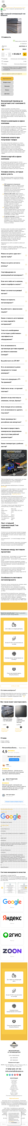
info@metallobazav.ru (14, 1071)
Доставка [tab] (7, 93)
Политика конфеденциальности (14, 1095)
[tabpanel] (14, 175)
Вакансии (14, 1090)
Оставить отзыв (4, 825)
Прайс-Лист (14, 1086)
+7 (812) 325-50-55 (16, 494)
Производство (14, 1088)
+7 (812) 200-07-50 (13, 1069)
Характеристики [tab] (7, 78)
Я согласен (14, 1122)
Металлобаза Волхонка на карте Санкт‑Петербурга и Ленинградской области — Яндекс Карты (14, 804)
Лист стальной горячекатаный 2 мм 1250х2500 (7, 719)
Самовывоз (14, 1082)
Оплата (14, 1084)
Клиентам (14, 1085)
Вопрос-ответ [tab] (7, 82)
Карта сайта (14, 1094)
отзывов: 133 (4, 812)
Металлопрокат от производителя (14, 1051)
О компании (14, 1080)
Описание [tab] (7, 86)
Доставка (23, 1124)
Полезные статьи (14, 1089)
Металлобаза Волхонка (7, 809)
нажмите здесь (11, 1121)
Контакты (14, 1091)
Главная (4, 1124)
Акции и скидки (14, 1093)
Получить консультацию (7, 698)
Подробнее (4, 731)
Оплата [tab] (7, 90)
